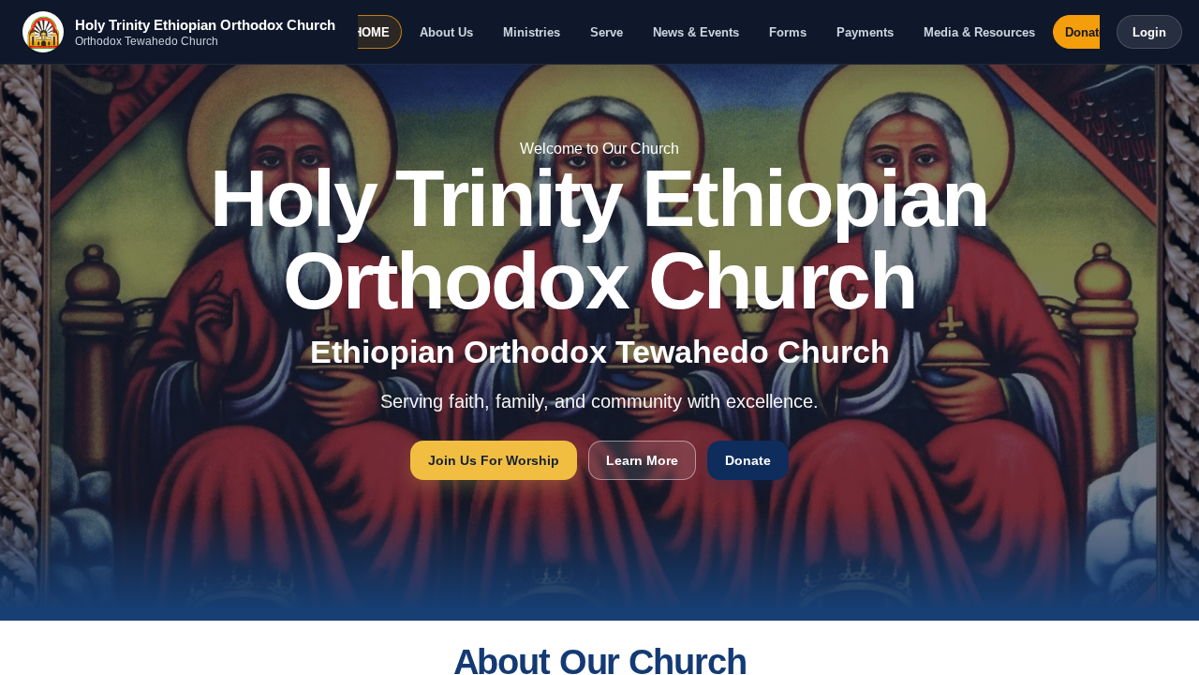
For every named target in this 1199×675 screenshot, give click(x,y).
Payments (865, 32)
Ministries (531, 32)
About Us (446, 32)
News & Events (696, 32)
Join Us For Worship (493, 460)
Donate (1085, 32)
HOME (371, 32)
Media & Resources (979, 32)
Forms (788, 32)
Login (1149, 32)
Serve (606, 32)
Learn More (642, 460)
